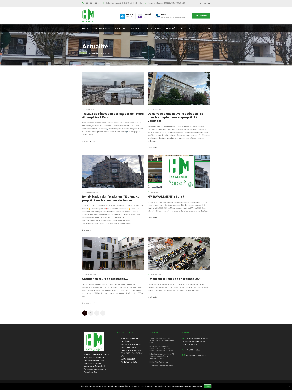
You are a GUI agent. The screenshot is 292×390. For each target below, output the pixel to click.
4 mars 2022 (155, 192)
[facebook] (200, 3)
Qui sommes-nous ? (102, 28)
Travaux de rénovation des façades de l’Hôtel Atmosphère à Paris (113, 116)
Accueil (85, 28)
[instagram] (209, 3)
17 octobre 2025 (156, 109)
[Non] (289, 386)
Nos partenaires (154, 28)
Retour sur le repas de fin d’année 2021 (174, 279)
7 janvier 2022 (156, 274)
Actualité (170, 28)
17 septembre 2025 (92, 192)
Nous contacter (187, 28)
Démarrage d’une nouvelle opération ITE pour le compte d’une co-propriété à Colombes (175, 117)
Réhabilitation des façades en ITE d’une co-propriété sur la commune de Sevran (111, 198)
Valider (208, 386)
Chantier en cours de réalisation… (105, 279)
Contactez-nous (201, 15)
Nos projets (136, 28)
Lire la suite (86, 141)
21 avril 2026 (89, 109)
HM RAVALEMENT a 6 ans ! (166, 196)
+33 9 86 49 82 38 (92, 3)
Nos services (120, 28)
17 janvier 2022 (90, 274)
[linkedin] (205, 3)
